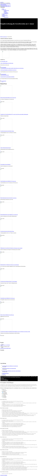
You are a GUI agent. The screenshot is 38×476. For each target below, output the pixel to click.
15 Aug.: (6, 63)
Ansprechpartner (6, 10)
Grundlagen (5, 392)
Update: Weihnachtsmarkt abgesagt (5, 147)
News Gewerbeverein (3, 36)
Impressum (3, 374)
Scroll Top (1, 2)
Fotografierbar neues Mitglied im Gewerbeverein (7, 298)
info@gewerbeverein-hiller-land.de (5, 3)
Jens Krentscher (3, 67)
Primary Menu (2, 7)
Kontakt (3, 16)
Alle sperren (5, 390)
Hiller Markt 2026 (5, 15)
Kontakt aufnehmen (3, 4)
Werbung (4, 397)
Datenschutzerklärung (5, 373)
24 (2, 81)
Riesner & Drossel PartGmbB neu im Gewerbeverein (8, 97)
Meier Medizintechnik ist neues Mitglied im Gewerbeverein (9, 214)
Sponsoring (5, 12)
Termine (3, 14)
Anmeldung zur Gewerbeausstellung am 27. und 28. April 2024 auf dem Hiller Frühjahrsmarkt (14, 114)
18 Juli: (7, 76)
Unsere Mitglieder (5, 13)
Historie (5, 11)
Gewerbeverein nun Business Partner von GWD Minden (8, 281)
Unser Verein (4, 9)
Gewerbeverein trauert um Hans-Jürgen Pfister (7, 231)
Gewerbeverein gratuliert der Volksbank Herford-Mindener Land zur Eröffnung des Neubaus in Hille (15, 331)
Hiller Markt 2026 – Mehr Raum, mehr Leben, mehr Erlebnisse (9, 264)
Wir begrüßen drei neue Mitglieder (5, 164)
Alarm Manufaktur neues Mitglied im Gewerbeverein (8, 181)
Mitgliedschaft (6, 17)
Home (3, 8)
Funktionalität (5, 394)
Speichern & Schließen (3, 475)
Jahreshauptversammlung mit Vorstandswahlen (9, 368)
